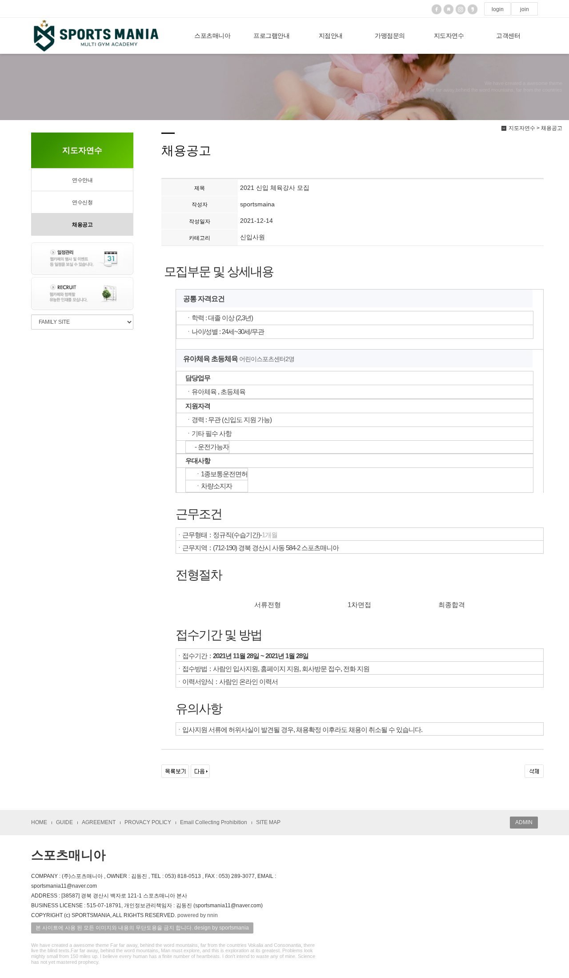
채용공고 (82, 224)
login (498, 9)
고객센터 (508, 35)
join (524, 9)
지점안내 (331, 35)
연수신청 (82, 202)
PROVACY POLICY (147, 822)
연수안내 (82, 180)
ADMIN (524, 822)
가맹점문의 (390, 35)
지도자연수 (449, 35)
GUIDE (64, 822)
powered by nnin (197, 915)
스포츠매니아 (212, 35)
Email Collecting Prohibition (213, 822)
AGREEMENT (99, 822)
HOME (39, 822)
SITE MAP (268, 822)
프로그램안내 (271, 35)
